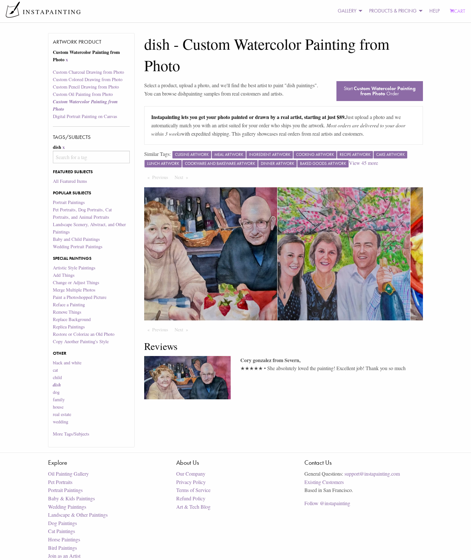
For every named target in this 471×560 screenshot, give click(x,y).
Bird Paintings (62, 547)
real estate (62, 414)
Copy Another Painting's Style (81, 341)
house (58, 407)
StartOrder (380, 91)
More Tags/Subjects (71, 434)
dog (56, 392)
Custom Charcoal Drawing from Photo (88, 72)
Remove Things (67, 312)
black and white (67, 363)
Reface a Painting (69, 304)
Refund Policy (190, 498)
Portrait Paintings (69, 202)
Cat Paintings (61, 531)
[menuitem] (348, 11)
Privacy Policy (191, 482)
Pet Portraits (60, 482)
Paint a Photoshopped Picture (79, 297)
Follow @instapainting (327, 503)
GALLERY (347, 10)
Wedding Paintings (67, 506)
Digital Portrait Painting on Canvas (85, 116)
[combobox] (91, 157)
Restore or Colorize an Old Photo (83, 334)
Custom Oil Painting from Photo (83, 94)
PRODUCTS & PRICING (393, 10)
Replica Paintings (69, 327)
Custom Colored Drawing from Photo (87, 79)
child (57, 377)
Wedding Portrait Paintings (78, 246)
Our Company (190, 473)
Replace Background (72, 319)
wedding (60, 422)
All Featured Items (70, 181)
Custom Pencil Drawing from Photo (86, 87)
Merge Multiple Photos (74, 290)
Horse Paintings (64, 539)
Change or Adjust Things (76, 282)
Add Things (64, 275)
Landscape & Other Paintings (78, 514)
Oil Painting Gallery (68, 473)
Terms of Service (193, 490)
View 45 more (363, 162)
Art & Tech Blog (193, 506)
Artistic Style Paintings (74, 268)
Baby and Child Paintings (76, 239)
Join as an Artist (64, 555)
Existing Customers (324, 482)
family (59, 399)
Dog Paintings (62, 523)
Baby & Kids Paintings (71, 498)
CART (459, 11)
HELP (434, 10)
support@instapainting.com (372, 473)
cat (55, 370)
